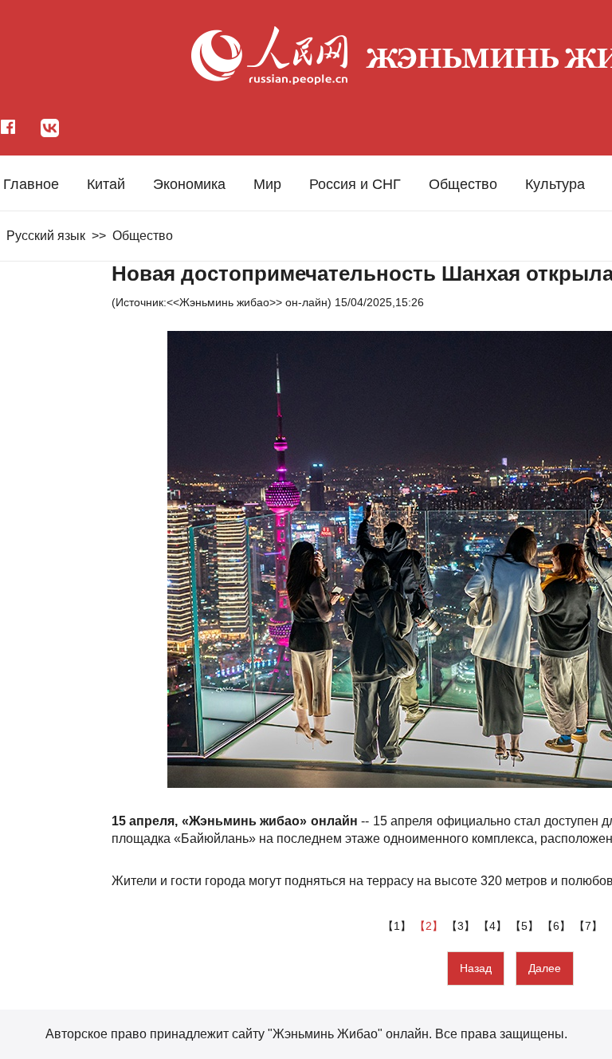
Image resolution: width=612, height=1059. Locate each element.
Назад (476, 968)
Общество (463, 184)
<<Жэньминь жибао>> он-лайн (247, 302)
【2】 (430, 925)
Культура (555, 184)
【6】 (558, 925)
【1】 (398, 925)
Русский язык (45, 235)
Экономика (189, 184)
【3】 (462, 925)
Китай (106, 184)
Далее (544, 968)
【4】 (494, 925)
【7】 (590, 925)
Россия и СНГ (355, 184)
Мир (267, 184)
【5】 (526, 925)
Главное (31, 184)
